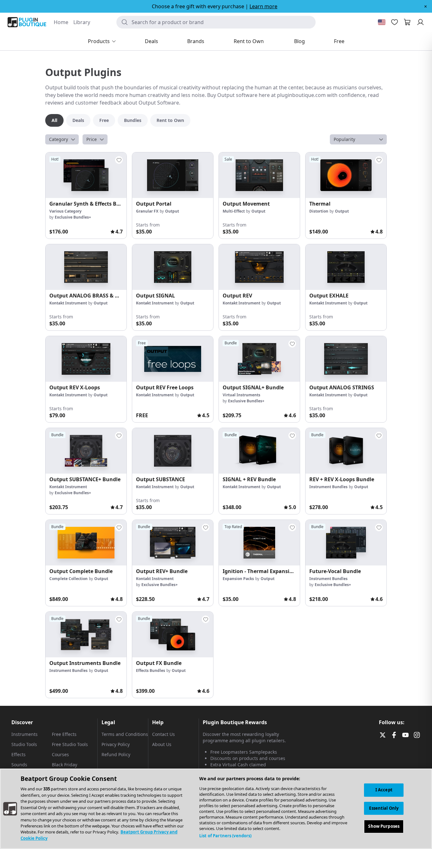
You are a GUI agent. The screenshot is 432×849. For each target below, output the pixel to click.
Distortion (318, 211)
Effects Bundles (150, 670)
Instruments (24, 734)
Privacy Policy (116, 744)
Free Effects (64, 734)
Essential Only (383, 808)
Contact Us (163, 734)
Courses (60, 754)
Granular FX (147, 211)
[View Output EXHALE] (345, 267)
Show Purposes (383, 826)
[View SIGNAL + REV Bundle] (259, 451)
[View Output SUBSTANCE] (172, 451)
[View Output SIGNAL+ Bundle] (259, 359)
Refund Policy (116, 754)
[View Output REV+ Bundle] (172, 542)
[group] (86, 195)
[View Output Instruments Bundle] (86, 634)
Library (81, 22)
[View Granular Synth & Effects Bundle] (86, 175)
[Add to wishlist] (118, 160)
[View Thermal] (345, 175)
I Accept (383, 790)
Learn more (263, 6)
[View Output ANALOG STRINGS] (345, 359)
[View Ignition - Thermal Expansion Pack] (259, 542)
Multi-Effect (234, 211)
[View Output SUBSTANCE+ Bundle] (86, 451)
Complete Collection (68, 578)
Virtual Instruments (241, 395)
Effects (18, 754)
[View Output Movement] (259, 175)
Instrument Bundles (328, 486)
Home (61, 22)
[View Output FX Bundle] (172, 634)
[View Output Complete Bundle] (86, 542)
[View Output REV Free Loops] (172, 359)
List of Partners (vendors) (225, 836)
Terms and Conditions (125, 734)
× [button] (425, 6)
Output (172, 211)
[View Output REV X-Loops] (86, 359)
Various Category (65, 211)
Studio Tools (24, 744)
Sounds (19, 765)
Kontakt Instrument (68, 303)
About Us (161, 744)
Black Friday (64, 765)
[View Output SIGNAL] (172, 267)
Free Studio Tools (70, 744)
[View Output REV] (259, 267)
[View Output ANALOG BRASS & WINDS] (86, 267)
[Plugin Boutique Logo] (27, 22)
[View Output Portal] (172, 175)
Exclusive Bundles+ (73, 217)
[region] (216, 809)
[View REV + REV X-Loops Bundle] (345, 451)
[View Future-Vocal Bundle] (345, 542)
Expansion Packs (238, 578)
